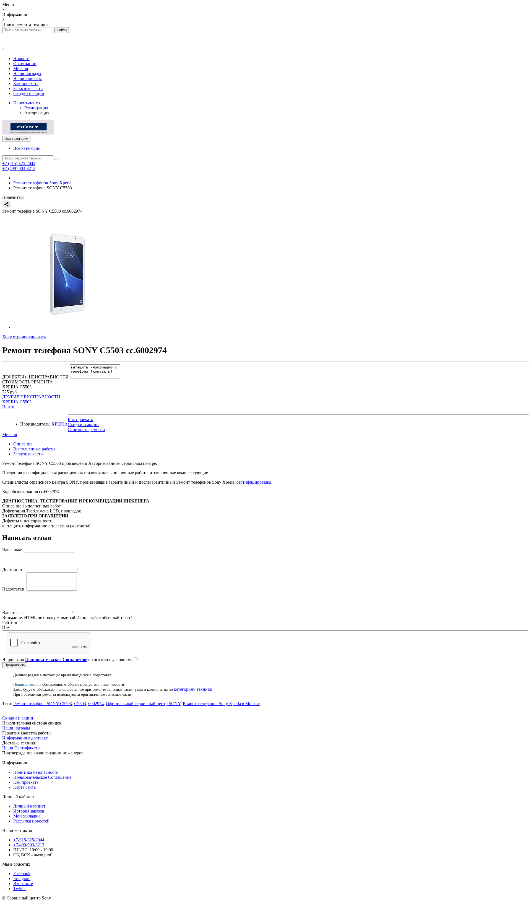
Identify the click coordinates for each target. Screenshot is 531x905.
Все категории (27, 148)
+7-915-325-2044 (28, 839)
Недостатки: (13, 589)
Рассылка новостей (31, 821)
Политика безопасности (36, 772)
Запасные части (28, 88)
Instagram (21, 878)
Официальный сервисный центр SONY (143, 703)
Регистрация (36, 107)
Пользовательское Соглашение (42, 777)
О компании (25, 63)
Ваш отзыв (12, 612)
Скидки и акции (28, 93)
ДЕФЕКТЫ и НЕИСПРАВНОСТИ (35, 377)
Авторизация (36, 112)
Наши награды (27, 73)
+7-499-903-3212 (28, 844)
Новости (21, 58)
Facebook (21, 873)
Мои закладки (26, 816)
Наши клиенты (27, 78)
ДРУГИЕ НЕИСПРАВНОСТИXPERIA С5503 (31, 399)
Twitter (19, 888)
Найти (8, 406)
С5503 (80, 703)
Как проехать (25, 83)
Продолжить (14, 665)
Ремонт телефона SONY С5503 (42, 703)
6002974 (96, 703)
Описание (22, 444)
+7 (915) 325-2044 (18, 163)
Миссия (20, 68)
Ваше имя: (12, 549)
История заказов (28, 811)
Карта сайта (24, 787)
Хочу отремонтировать (24, 336)
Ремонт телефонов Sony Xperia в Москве (221, 703)
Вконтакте (23, 883)
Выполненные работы (34, 449)
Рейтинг (10, 622)
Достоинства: (15, 569)
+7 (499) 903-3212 (18, 168)
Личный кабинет (29, 806)
